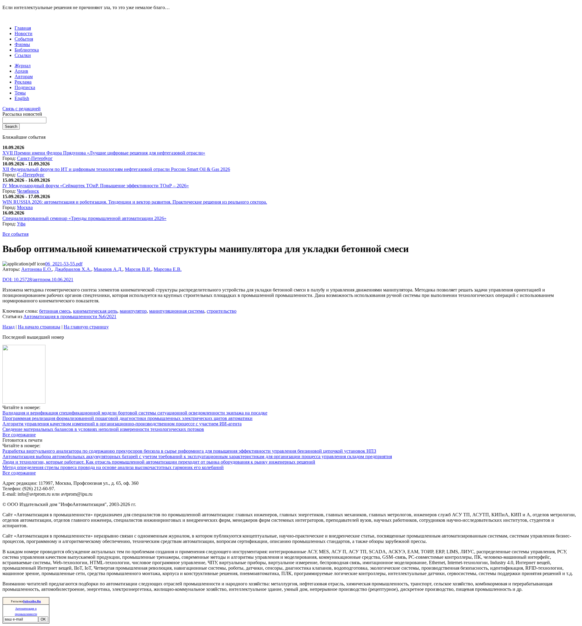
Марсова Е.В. (168, 269)
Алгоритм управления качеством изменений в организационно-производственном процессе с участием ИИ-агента (122, 423)
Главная (23, 28)
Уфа (21, 223)
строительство (221, 311)
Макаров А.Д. (108, 269)
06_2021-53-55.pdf (63, 263)
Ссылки (23, 55)
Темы (20, 92)
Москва (25, 207)
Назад (8, 326)
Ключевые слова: (20, 311)
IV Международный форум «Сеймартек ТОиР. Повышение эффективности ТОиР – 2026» (95, 185)
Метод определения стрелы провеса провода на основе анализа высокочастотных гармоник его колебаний (113, 467)
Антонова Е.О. (36, 269)
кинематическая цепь (95, 311)
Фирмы (22, 44)
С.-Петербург (31, 174)
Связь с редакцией (21, 108)
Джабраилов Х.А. (73, 269)
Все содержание (19, 434)
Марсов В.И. (138, 269)
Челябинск (28, 191)
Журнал (23, 65)
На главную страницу (86, 326)
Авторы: (11, 269)
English (22, 98)
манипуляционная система (176, 311)
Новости (23, 33)
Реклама (23, 82)
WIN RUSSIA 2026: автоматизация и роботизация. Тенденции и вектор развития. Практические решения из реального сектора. (134, 202)
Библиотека (27, 49)
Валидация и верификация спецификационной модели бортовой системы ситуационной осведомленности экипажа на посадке (134, 412)
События (24, 39)
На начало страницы (39, 326)
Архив (21, 71)
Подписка (25, 87)
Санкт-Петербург (35, 158)
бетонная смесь (55, 311)
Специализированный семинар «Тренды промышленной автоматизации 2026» (84, 218)
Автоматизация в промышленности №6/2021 (69, 316)
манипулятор (133, 311)
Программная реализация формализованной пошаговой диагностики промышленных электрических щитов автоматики (127, 418)
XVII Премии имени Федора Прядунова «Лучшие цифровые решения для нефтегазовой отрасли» (103, 152)
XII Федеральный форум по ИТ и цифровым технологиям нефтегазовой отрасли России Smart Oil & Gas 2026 (116, 169)
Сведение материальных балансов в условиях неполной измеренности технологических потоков (103, 429)
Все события (15, 234)
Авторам (24, 76)
